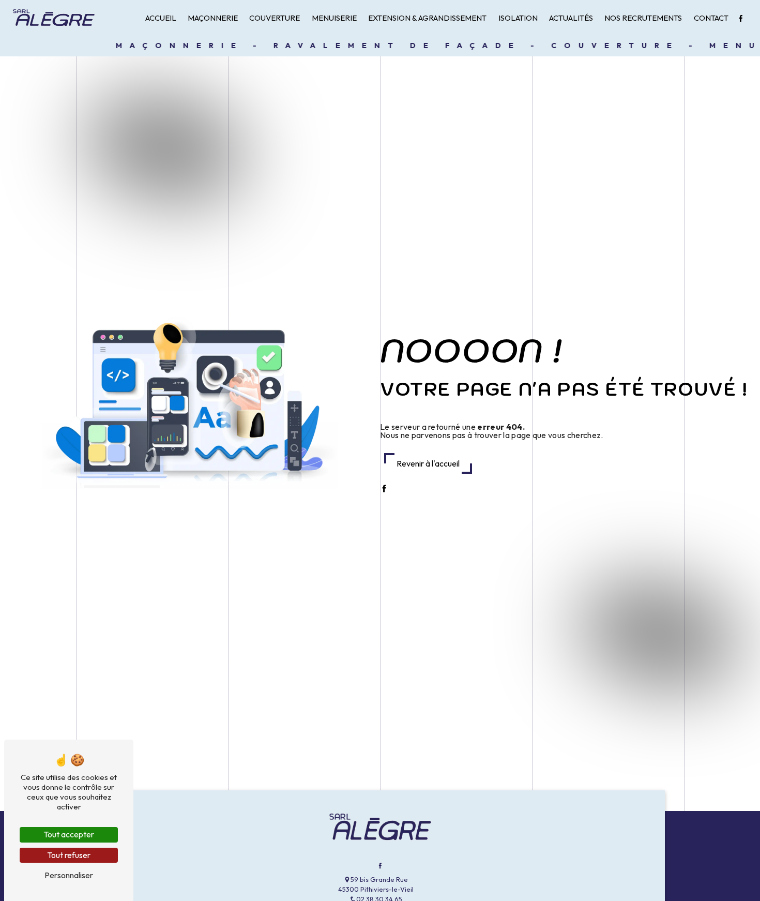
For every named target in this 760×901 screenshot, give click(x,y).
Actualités (571, 18)
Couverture (274, 18)
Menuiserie (334, 18)
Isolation (518, 18)
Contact (711, 18)
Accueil (160, 18)
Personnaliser (68, 875)
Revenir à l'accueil (428, 463)
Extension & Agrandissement (427, 18)
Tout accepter (68, 834)
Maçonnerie (213, 18)
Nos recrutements (643, 18)
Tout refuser (68, 855)
